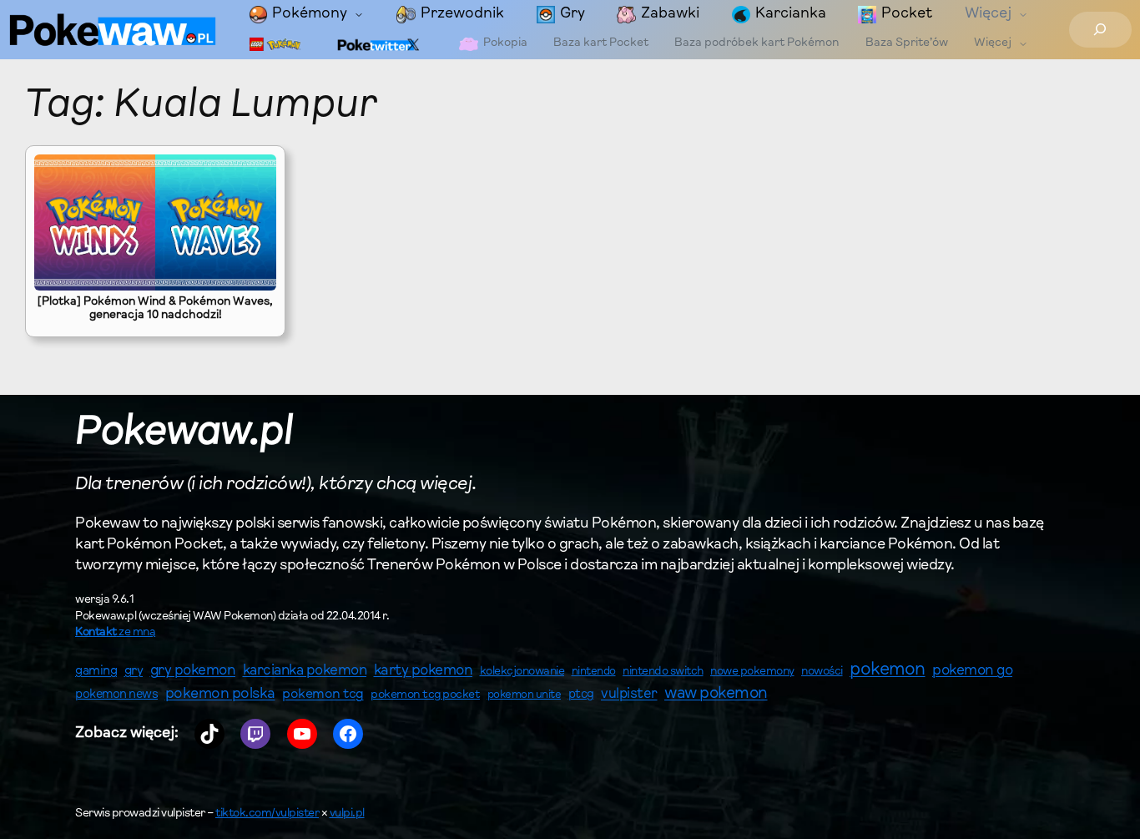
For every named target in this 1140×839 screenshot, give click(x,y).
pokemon (888, 670)
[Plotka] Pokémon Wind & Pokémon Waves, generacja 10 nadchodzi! (155, 308)
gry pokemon (193, 671)
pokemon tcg (323, 694)
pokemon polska (220, 694)
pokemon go (972, 671)
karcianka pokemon (305, 671)
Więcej (988, 14)
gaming (96, 671)
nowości (822, 672)
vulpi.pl (347, 814)
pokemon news (116, 695)
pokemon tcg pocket (425, 695)
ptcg (581, 695)
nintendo (594, 671)
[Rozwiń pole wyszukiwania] (1100, 30)
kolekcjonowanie (522, 672)
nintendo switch (663, 672)
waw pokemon (716, 694)
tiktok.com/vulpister (267, 814)
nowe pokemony (752, 672)
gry (134, 671)
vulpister (629, 694)
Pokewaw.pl (184, 433)
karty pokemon (423, 671)
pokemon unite (524, 695)
